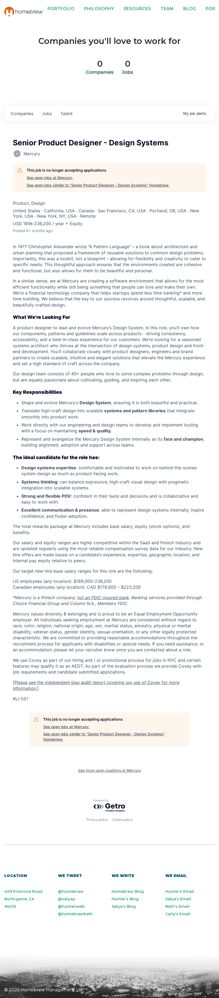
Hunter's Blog (125, 899)
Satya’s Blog (124, 906)
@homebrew (71, 891)
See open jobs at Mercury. (50, 177)
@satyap (66, 899)
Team (167, 8)
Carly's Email (177, 914)
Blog (189, 8)
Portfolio (61, 8)
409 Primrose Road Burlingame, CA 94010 (23, 899)
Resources (137, 8)
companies (22, 113)
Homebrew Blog (128, 891)
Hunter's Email (179, 891)
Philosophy (99, 8)
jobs (47, 113)
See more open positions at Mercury (109, 770)
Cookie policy (122, 820)
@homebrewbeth (75, 914)
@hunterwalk (71, 906)
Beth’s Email (177, 906)
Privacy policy (97, 820)
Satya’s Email (178, 899)
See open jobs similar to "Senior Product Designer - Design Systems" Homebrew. (98, 185)
